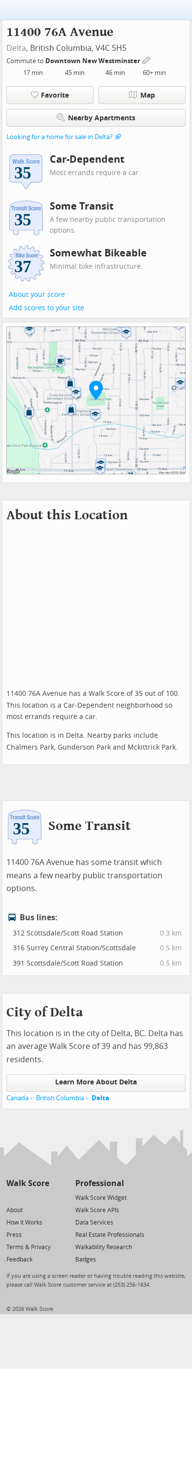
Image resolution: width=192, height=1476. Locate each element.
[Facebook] (27, 1197)
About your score (37, 294)
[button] (96, 390)
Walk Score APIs (97, 1210)
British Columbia (60, 1098)
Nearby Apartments (101, 118)
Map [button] (147, 95)
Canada (17, 1098)
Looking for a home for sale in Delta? (59, 137)
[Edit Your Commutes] (147, 59)
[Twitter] (12, 1197)
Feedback (19, 1259)
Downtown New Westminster (93, 61)
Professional (99, 1183)
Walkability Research (103, 1247)
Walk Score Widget (101, 1197)
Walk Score (27, 1183)
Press (14, 1234)
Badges (85, 1259)
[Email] (42, 1197)
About (14, 1210)
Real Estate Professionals (109, 1234)
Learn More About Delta (96, 1082)
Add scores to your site (46, 308)
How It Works (24, 1222)
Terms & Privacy (28, 1247)
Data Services (94, 1222)
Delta (16, 48)
